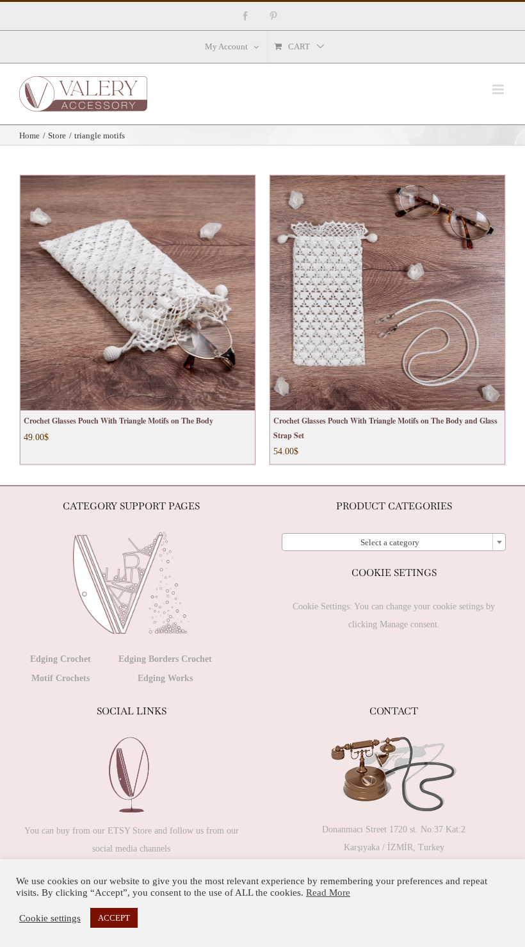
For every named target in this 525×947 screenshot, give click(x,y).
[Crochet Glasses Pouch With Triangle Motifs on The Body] (137, 293)
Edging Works (165, 678)
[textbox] (393, 543)
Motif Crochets (60, 678)
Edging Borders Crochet (165, 659)
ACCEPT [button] (114, 918)
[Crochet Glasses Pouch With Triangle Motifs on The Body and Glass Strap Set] (387, 293)
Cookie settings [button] (50, 918)
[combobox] (394, 542)
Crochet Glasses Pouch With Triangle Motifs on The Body (118, 420)
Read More (328, 892)
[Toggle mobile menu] (499, 89)
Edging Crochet (60, 659)
